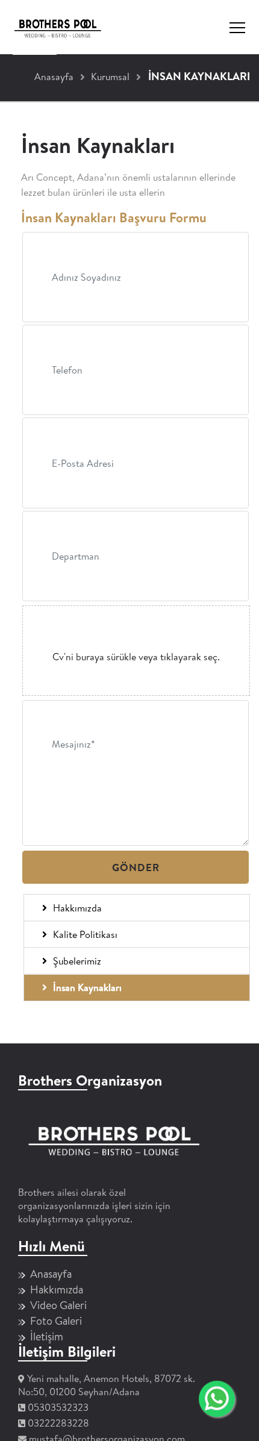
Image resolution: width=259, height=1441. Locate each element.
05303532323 (58, 1407)
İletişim (46, 1336)
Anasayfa (51, 1273)
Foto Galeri (56, 1320)
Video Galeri (58, 1305)
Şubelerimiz (77, 960)
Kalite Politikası (85, 934)
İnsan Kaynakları (87, 987)
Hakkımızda (77, 907)
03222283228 (58, 1423)
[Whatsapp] (216, 1409)
